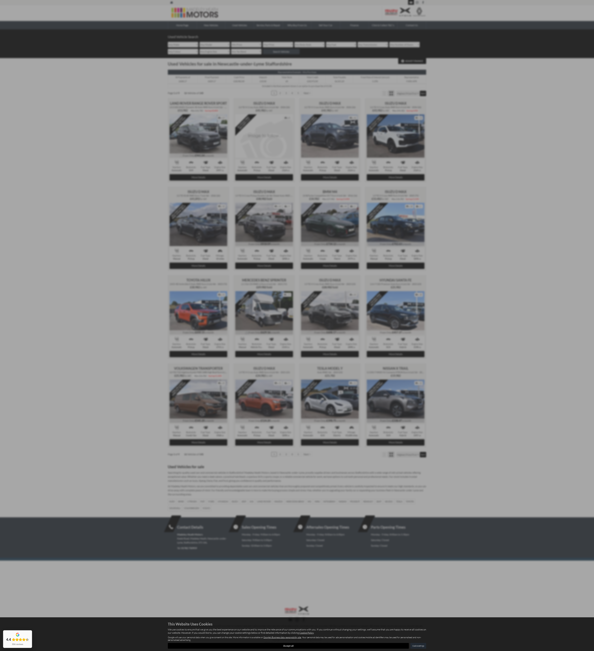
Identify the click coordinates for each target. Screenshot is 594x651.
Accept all (288, 645)
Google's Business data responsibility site (282, 637)
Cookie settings (418, 646)
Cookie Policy (306, 632)
